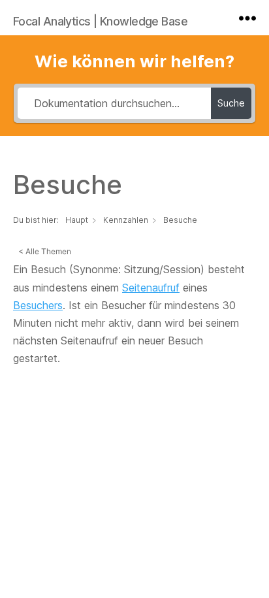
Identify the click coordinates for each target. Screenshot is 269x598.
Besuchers (38, 305)
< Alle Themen (44, 251)
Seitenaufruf (151, 287)
